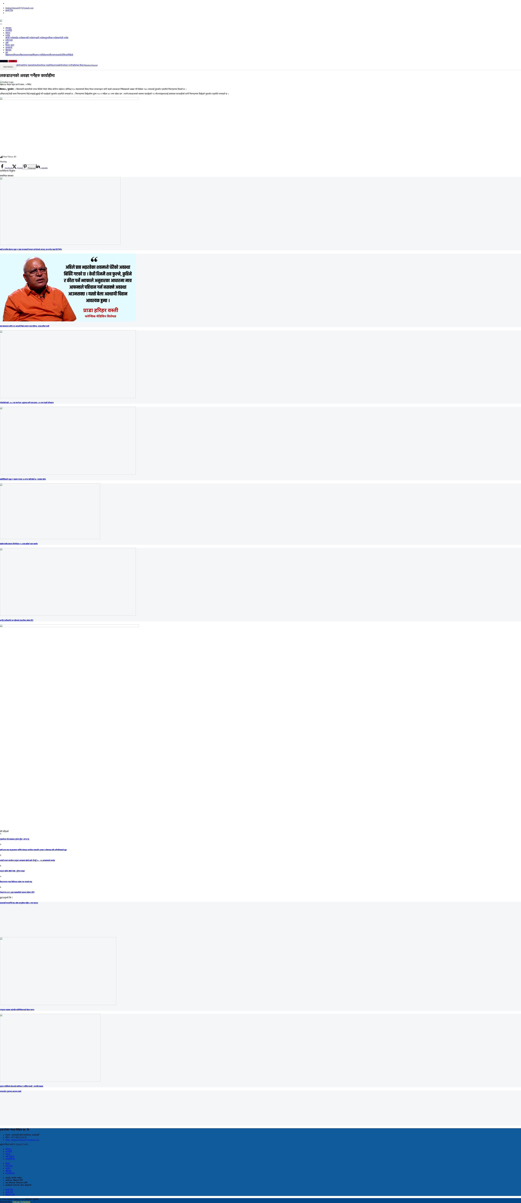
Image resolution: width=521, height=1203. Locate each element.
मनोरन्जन (9, 40)
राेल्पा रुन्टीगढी (69, 65)
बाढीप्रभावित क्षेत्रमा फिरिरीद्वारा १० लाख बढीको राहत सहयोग (19, 544)
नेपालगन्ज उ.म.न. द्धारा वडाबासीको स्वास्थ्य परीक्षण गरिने (17, 892)
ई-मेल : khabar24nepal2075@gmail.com (22, 1140)
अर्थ (6, 42)
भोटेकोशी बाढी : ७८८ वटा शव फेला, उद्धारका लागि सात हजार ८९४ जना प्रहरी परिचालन (27, 403)
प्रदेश (7, 35)
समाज (7, 33)
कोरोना (61, 65)
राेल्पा (35, 65)
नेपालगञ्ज (54, 65)
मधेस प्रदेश (19, 38)
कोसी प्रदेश (10, 38)
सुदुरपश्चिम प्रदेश (51, 38)
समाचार (8, 28)
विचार (7, 1163)
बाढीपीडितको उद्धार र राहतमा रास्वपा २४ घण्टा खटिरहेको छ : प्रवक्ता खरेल (23, 479)
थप (6, 52)
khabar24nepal (91, 65)
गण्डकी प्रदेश (39, 38)
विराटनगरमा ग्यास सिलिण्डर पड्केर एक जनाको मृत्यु (16, 882)
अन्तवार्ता (8, 47)
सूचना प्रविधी (39, 55)
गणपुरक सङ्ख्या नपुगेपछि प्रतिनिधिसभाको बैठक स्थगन (17, 1010)
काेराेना (19, 65)
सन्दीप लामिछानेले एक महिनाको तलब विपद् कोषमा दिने (16, 620)
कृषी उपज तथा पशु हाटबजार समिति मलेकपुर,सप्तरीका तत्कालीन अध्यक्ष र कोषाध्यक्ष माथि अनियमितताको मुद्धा (33, 850)
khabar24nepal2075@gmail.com (19, 8)
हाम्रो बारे (9, 1192)
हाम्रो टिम (9, 10)
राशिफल (21, 55)
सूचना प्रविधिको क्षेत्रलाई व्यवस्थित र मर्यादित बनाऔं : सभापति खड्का (21, 1086)
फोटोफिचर (63, 55)
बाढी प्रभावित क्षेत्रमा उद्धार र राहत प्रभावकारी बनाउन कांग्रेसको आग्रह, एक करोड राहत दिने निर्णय (31, 249)
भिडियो (70, 55)
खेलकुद (8, 50)
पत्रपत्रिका (13, 55)
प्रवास (56, 55)
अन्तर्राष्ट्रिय (10, 1159)
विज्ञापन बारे (10, 1194)
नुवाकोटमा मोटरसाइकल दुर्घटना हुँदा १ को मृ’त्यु (14, 839)
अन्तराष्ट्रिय (49, 55)
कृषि (32, 55)
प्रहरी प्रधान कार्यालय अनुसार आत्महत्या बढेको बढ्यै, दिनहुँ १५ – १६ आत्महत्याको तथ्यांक (27, 860)
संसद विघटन (80, 65)
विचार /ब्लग (9, 45)
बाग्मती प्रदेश (28, 38)
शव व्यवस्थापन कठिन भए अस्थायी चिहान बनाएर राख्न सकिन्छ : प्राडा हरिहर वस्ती (24, 326)
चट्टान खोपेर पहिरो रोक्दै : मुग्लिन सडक (12, 871)
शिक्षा (7, 55)
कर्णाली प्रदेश (63, 38)
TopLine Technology (21, 1202)
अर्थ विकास (9, 1156)
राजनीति (8, 30)
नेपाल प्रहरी (45, 65)
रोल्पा (39, 65)
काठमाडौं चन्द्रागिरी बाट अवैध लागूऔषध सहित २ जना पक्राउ (19, 903)
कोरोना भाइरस (27, 65)
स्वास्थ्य (28, 55)
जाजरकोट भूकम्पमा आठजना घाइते (10, 1091)
